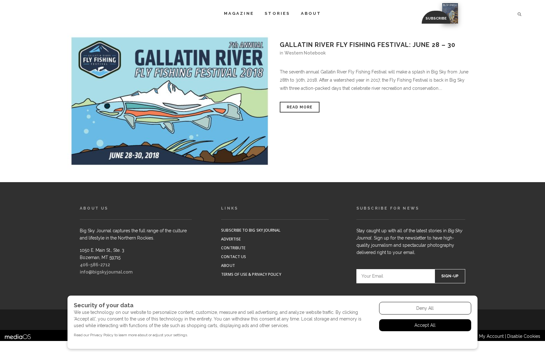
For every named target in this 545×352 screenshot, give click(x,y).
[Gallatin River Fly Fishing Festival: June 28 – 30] (169, 101)
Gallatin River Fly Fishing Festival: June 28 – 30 (367, 45)
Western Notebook (305, 52)
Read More (300, 107)
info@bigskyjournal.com (106, 271)
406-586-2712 (95, 264)
